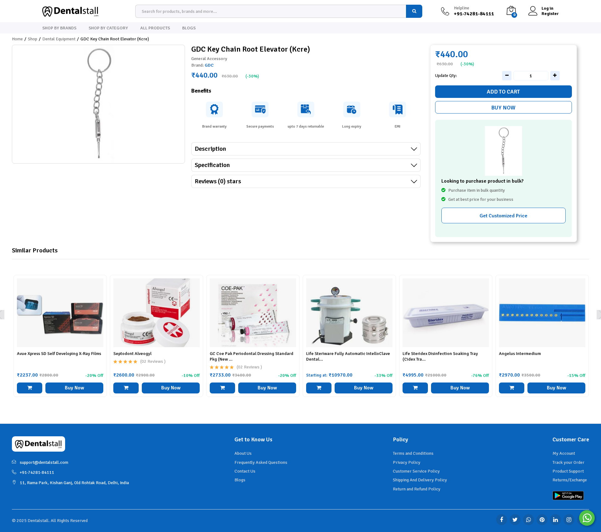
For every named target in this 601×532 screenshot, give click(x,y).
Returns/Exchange (569, 480)
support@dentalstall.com (44, 462)
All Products (155, 28)
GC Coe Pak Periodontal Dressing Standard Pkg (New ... (251, 356)
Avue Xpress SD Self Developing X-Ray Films (59, 353)
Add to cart (503, 91)
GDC (209, 65)
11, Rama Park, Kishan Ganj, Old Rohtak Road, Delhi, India (74, 482)
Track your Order (568, 462)
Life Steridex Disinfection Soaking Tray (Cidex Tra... (440, 356)
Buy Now (503, 107)
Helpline (461, 8)
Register (550, 13)
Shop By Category (108, 28)
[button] (29, 388)
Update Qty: (446, 75)
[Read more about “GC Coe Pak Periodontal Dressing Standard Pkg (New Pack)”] (222, 388)
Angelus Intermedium (520, 353)
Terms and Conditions (413, 453)
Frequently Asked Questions (260, 462)
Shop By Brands (59, 28)
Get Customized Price (503, 216)
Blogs (189, 28)
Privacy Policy (406, 462)
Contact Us (244, 471)
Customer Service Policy (416, 471)
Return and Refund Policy (416, 489)
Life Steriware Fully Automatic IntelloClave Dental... (348, 356)
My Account (563, 453)
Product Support (568, 471)
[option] (60, 340)
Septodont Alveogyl (132, 353)
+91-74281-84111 (37, 472)
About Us (243, 453)
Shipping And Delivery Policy (420, 480)
